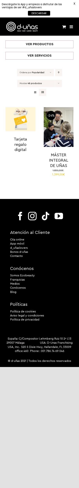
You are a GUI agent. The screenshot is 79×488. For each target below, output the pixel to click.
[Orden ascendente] (58, 72)
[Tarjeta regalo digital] (20, 109)
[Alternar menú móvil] (71, 27)
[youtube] (59, 216)
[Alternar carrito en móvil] (64, 27)
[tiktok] (45, 216)
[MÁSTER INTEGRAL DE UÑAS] (59, 109)
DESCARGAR (39, 13)
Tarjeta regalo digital (20, 144)
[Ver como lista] (42, 92)
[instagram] (32, 216)
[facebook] (20, 216)
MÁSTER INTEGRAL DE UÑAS (58, 160)
